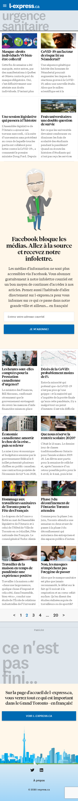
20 (55, 615)
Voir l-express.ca (39, 716)
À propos (38, 780)
